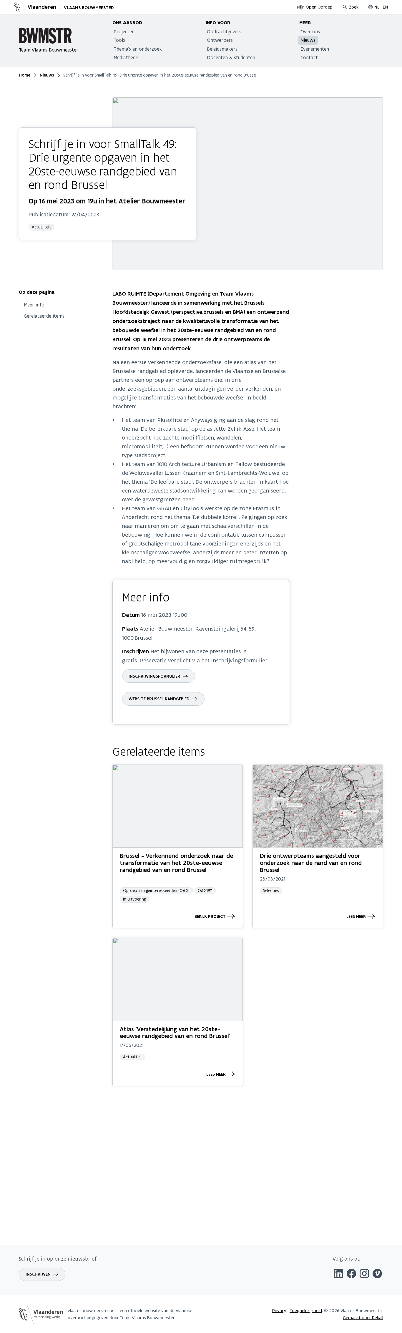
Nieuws (307, 40)
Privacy (279, 1310)
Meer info (34, 305)
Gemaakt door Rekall (363, 1317)
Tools (119, 40)
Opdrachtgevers (224, 31)
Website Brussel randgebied (159, 699)
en (385, 7)
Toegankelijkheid (306, 1310)
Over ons (310, 31)
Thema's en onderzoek (138, 49)
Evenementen (314, 49)
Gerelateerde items (44, 316)
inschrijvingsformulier (154, 676)
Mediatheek (126, 57)
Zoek (353, 7)
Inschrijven (38, 1274)
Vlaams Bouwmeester (89, 8)
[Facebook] (351, 1274)
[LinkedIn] (338, 1274)
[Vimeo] (377, 1274)
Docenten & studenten (231, 57)
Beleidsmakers (222, 49)
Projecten (124, 31)
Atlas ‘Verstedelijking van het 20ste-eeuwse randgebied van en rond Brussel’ (175, 1032)
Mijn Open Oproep (315, 7)
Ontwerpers (220, 40)
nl (377, 7)
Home (24, 75)
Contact (309, 57)
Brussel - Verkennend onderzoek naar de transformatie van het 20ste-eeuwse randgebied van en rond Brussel (176, 863)
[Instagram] (364, 1274)
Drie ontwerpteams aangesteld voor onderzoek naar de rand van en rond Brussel (311, 863)
